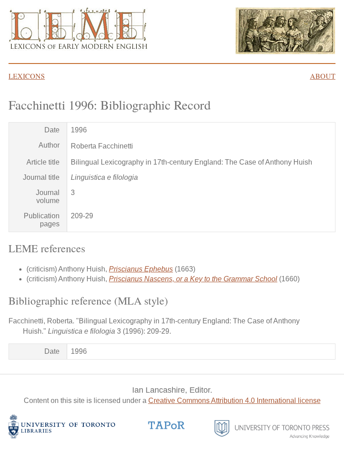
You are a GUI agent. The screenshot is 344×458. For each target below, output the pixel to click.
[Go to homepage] (78, 48)
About (322, 76)
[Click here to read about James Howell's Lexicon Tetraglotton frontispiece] (285, 51)
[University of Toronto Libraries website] (62, 436)
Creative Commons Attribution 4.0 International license (234, 400)
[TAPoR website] (166, 428)
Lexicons (27, 76)
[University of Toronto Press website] (272, 436)
